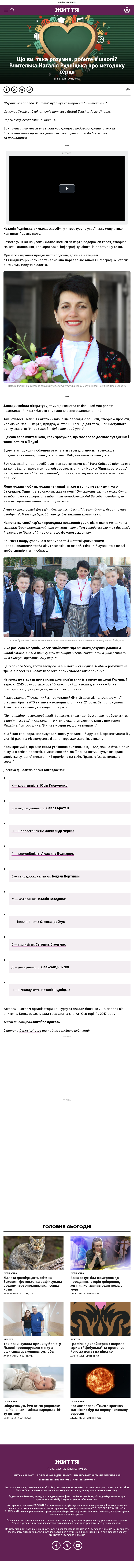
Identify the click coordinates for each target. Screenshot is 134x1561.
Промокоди (87, 1479)
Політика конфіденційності (54, 1475)
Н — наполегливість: (43, 831)
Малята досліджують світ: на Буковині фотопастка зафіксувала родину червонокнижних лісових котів (32, 1283)
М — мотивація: (39, 899)
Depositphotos (30, 1030)
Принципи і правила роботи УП (58, 1479)
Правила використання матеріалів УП (97, 1475)
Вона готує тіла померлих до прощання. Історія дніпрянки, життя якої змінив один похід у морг (96, 1283)
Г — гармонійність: (43, 854)
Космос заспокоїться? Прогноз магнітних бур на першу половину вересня (99, 1410)
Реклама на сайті (23, 1475)
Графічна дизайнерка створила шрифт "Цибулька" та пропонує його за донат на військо (97, 1348)
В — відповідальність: (40, 808)
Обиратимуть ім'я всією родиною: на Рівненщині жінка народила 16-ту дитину (32, 1410)
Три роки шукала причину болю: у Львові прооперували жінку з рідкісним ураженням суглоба (32, 1348)
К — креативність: (40, 785)
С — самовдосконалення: (46, 876)
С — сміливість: (39, 944)
